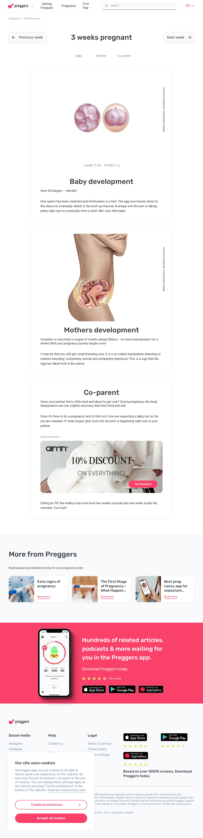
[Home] (18, 6)
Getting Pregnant (46, 6)
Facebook (15, 749)
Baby (79, 56)
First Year (85, 6)
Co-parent (124, 56)
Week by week (32, 18)
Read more (43, 596)
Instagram (16, 743)
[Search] (106, 5)
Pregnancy (68, 6)
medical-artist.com (163, 97)
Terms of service (99, 743)
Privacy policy (97, 749)
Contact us (55, 743)
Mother (101, 56)
